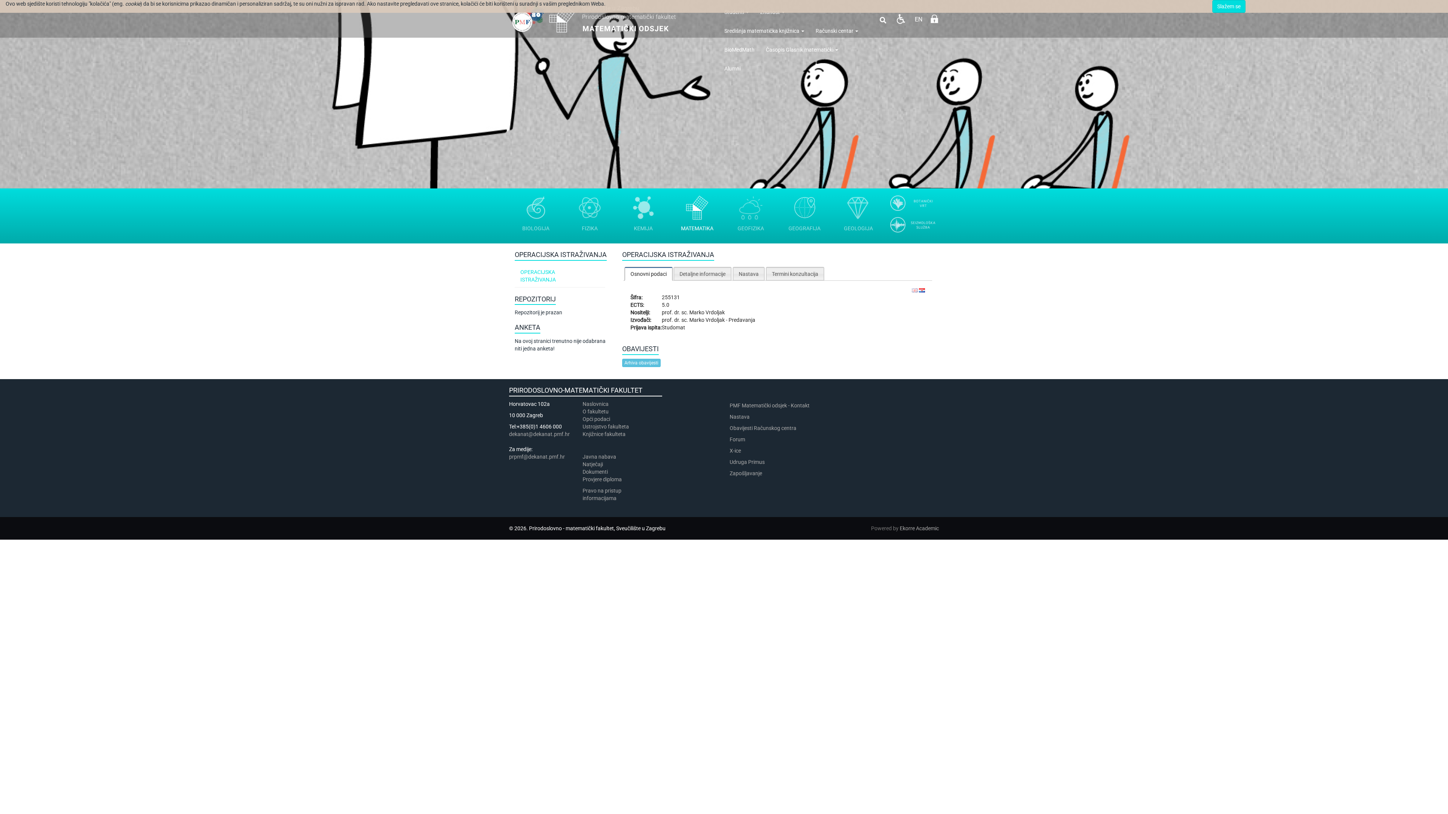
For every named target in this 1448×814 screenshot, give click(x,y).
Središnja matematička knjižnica (762, 31)
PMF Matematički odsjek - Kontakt (770, 405)
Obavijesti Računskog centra (763, 428)
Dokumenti (595, 472)
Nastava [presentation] (749, 274)
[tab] (648, 274)
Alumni (732, 69)
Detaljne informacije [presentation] (703, 274)
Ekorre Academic (919, 528)
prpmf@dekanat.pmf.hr (537, 457)
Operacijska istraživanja (538, 276)
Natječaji (593, 464)
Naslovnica (596, 404)
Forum (737, 439)
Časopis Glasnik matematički (800, 50)
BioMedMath (739, 50)
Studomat (673, 327)
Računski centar (835, 31)
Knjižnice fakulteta (604, 434)
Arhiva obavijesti (641, 363)
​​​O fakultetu (596, 412)
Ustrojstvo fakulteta (606, 427)
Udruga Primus (747, 462)
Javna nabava (599, 457)
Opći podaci (596, 419)
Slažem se (1229, 6)
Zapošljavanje (746, 473)
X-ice (735, 451)
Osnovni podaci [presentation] (648, 274)
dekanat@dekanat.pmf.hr (539, 434)
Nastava (740, 417)
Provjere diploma (602, 479)
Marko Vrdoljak (707, 312)
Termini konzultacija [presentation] (795, 274)
